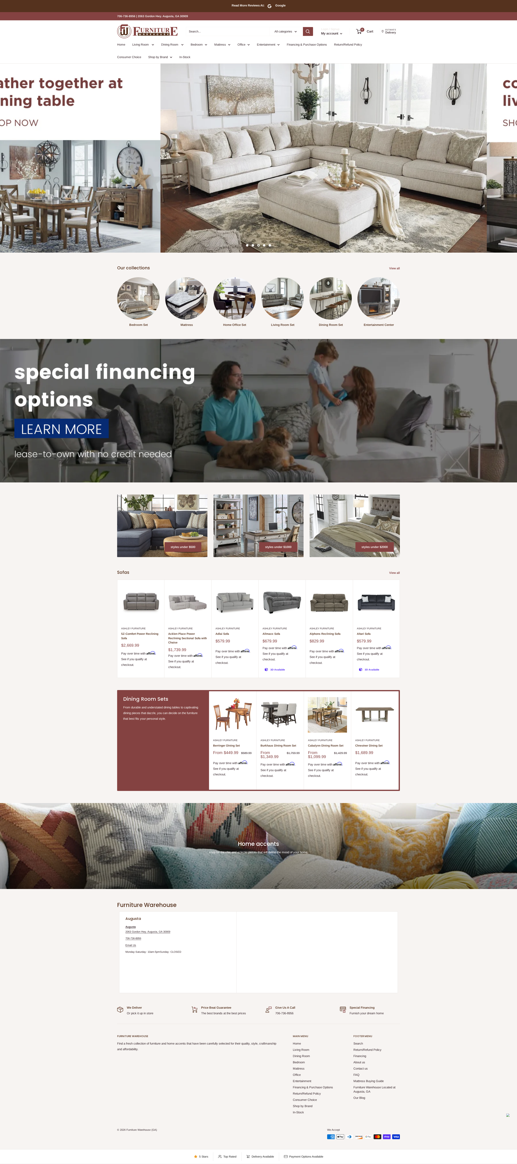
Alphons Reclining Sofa (325, 633)
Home (121, 44)
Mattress (220, 44)
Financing (359, 1056)
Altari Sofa (364, 633)
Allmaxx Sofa (271, 633)
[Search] (308, 31)
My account (330, 33)
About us (359, 1062)
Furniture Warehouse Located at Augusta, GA (374, 1089)
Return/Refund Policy (348, 44)
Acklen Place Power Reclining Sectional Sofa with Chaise (187, 638)
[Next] (400, 628)
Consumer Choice (129, 57)
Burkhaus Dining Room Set (278, 745)
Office (241, 44)
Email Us (130, 945)
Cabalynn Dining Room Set (325, 745)
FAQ (356, 1074)
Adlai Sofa (222, 633)
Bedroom (197, 44)
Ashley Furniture (133, 628)
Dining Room (170, 44)
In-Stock (184, 57)
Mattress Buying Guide (368, 1081)
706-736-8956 (133, 938)
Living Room (141, 44)
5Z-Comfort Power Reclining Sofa (139, 636)
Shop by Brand (158, 57)
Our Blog (359, 1097)
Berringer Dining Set (226, 745)
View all (395, 268)
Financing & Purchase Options (307, 44)
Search (358, 1043)
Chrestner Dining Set (368, 745)
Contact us (360, 1068)
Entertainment (266, 44)
